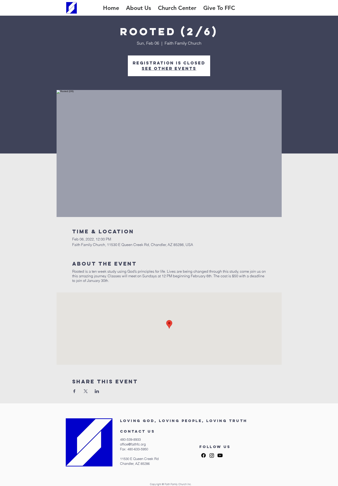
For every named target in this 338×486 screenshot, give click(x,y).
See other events (169, 68)
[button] (139, 8)
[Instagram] (212, 455)
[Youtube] (220, 455)
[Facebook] (203, 455)
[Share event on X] (85, 391)
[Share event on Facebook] (74, 391)
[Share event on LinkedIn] (97, 391)
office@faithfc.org (133, 444)
